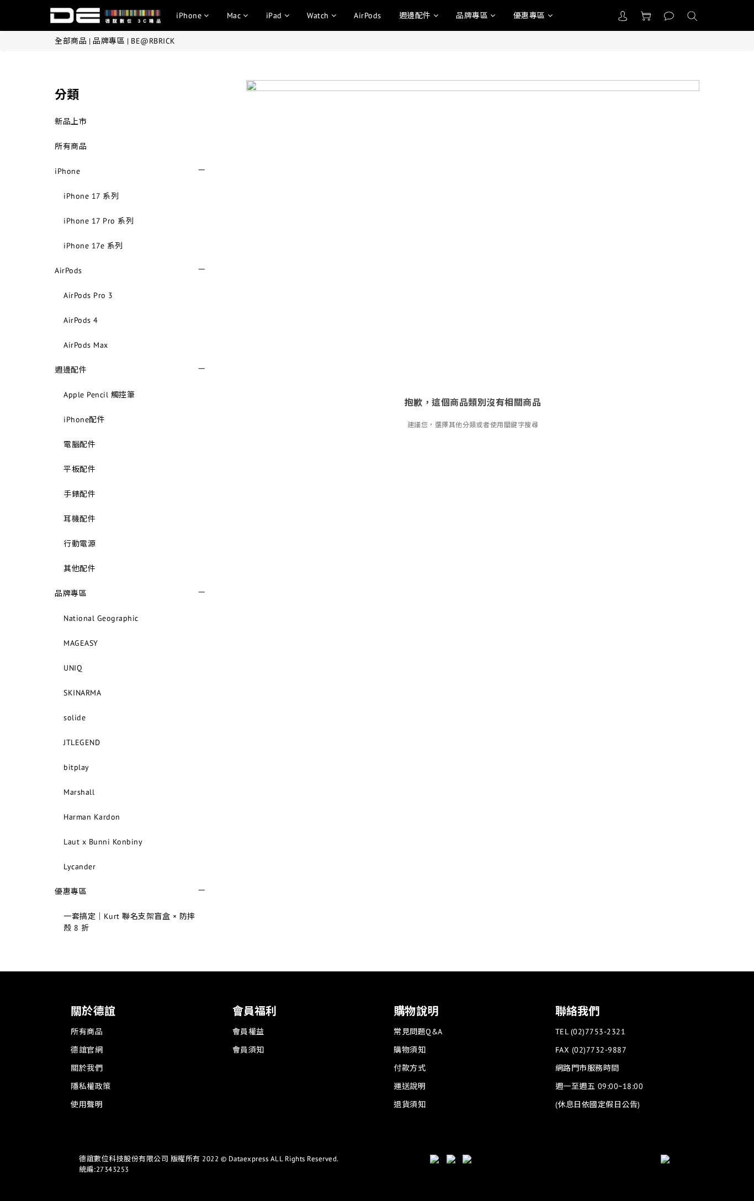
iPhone (188, 15)
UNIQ (72, 668)
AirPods (367, 15)
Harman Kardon (91, 817)
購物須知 (410, 1050)
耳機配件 (79, 519)
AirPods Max (85, 345)
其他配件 (79, 568)
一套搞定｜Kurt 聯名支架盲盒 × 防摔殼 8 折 (129, 922)
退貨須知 (410, 1104)
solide (74, 717)
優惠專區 (529, 15)
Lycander (79, 866)
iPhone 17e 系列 (93, 246)
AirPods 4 (80, 320)
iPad (274, 15)
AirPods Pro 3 (88, 295)
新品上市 (71, 121)
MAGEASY (80, 643)
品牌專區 (472, 15)
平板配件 (79, 469)
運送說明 (410, 1086)
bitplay (76, 767)
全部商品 (71, 41)
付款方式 (410, 1068)
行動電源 (79, 544)
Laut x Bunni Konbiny (102, 842)
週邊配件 (415, 15)
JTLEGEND (81, 742)
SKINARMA (82, 693)
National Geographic (101, 618)
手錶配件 (79, 494)
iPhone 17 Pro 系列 (98, 221)
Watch (318, 15)
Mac (234, 15)
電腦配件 (79, 444)
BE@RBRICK (153, 41)
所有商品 (71, 146)
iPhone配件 (84, 419)
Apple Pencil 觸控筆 (99, 395)
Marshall (78, 792)
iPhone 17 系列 (91, 196)
